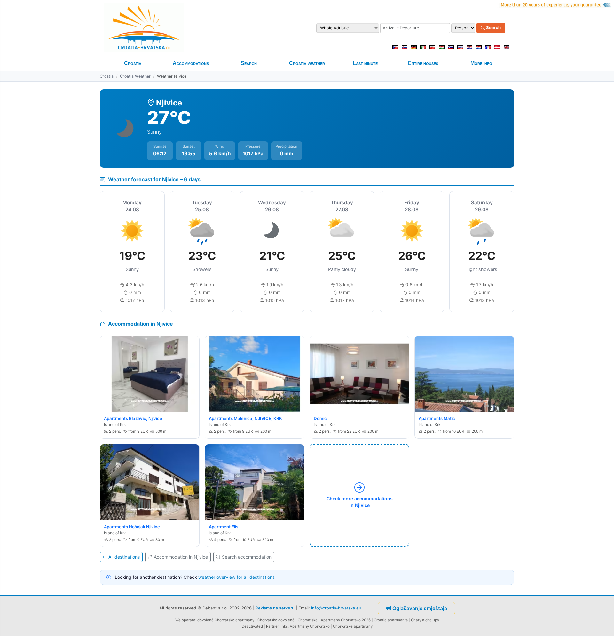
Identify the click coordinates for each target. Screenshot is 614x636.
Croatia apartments (391, 620)
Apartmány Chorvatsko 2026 (346, 620)
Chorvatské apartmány (353, 626)
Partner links (277, 626)
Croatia (132, 63)
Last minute (365, 63)
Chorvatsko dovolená (276, 620)
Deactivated (252, 626)
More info (481, 63)
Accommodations (191, 63)
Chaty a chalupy (425, 620)
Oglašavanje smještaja (419, 608)
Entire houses (423, 63)
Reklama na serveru (275, 607)
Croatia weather (307, 63)
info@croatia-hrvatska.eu (336, 607)
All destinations (124, 557)
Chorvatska (308, 620)
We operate (185, 620)
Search (493, 27)
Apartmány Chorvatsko (310, 626)
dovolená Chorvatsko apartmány (225, 620)
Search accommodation (247, 557)
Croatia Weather (135, 76)
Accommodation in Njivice (181, 557)
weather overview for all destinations (236, 577)
